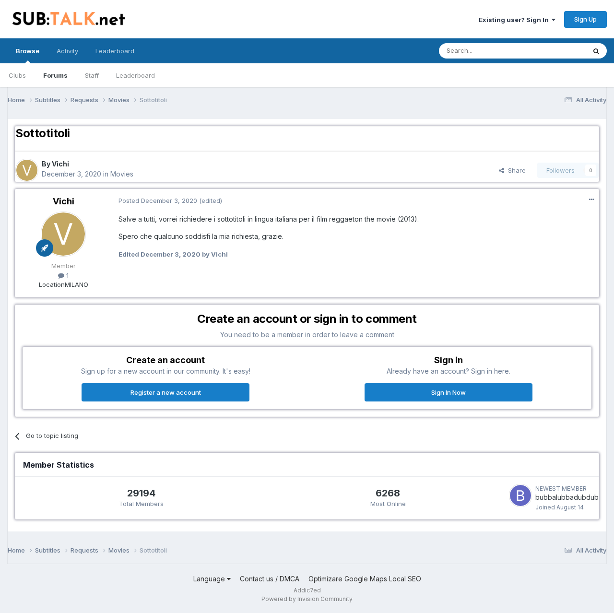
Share (515, 170)
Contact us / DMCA (269, 579)
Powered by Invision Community (307, 598)
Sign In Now (448, 392)
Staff (92, 75)
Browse (27, 51)
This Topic (558, 50)
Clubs (17, 75)
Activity (67, 51)
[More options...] (591, 199)
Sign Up (585, 19)
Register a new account (165, 392)
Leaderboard (135, 75)
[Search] (596, 51)
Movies (121, 174)
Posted (157, 200)
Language (210, 579)
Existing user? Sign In (515, 20)
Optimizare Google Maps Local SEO (364, 579)
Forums (55, 75)
